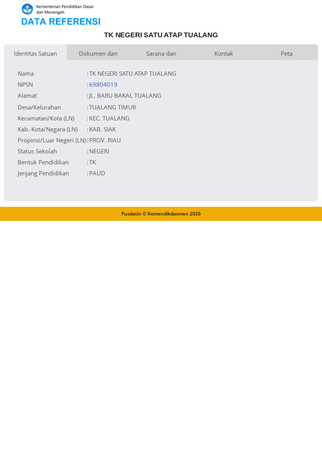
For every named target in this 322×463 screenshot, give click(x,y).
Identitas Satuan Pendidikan (35, 54)
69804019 (103, 84)
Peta (287, 53)
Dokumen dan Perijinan (98, 54)
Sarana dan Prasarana (161, 54)
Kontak (223, 53)
